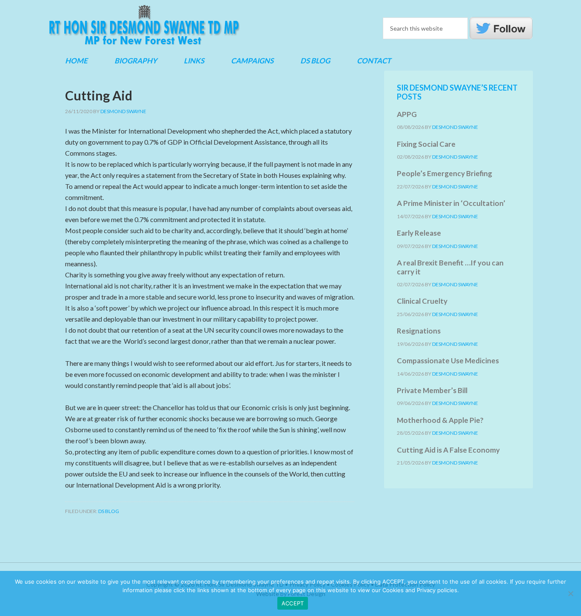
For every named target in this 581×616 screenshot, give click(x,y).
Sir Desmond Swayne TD (143, 25)
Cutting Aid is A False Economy (448, 449)
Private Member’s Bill (432, 390)
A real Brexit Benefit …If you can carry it (450, 267)
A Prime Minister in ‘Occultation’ (451, 203)
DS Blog (108, 511)
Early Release (419, 232)
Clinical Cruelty (422, 301)
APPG (407, 114)
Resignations (419, 330)
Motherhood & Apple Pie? (440, 420)
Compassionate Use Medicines (448, 360)
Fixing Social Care (426, 144)
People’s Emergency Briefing (444, 173)
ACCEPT (293, 603)
